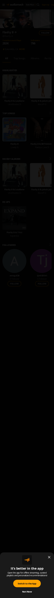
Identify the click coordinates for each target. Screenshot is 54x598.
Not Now (27, 591)
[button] (27, 299)
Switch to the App (27, 583)
